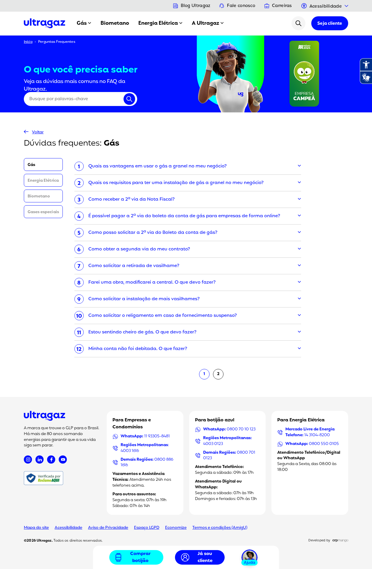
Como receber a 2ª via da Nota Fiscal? (131, 199)
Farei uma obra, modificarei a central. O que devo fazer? (152, 282)
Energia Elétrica (158, 23)
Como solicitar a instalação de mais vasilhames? (144, 299)
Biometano (115, 23)
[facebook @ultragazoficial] (51, 459)
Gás (82, 23)
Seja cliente (329, 23)
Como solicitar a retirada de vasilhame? (133, 265)
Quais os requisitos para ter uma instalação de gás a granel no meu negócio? (176, 182)
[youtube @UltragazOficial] (63, 459)
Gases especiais (43, 212)
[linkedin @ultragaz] (39, 459)
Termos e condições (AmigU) (219, 528)
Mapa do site (36, 528)
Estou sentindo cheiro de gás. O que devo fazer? (142, 332)
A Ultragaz (205, 23)
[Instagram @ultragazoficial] (28, 459)
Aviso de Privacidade (108, 528)
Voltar (38, 132)
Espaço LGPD (146, 528)
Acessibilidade (68, 528)
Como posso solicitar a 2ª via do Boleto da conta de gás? (152, 232)
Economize (176, 528)
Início (28, 42)
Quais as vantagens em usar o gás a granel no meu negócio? (157, 166)
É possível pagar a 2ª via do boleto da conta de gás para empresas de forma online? (184, 216)
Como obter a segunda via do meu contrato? (139, 249)
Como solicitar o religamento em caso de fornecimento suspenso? (162, 315)
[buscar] (298, 23)
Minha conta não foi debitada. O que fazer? (137, 348)
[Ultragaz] (44, 23)
